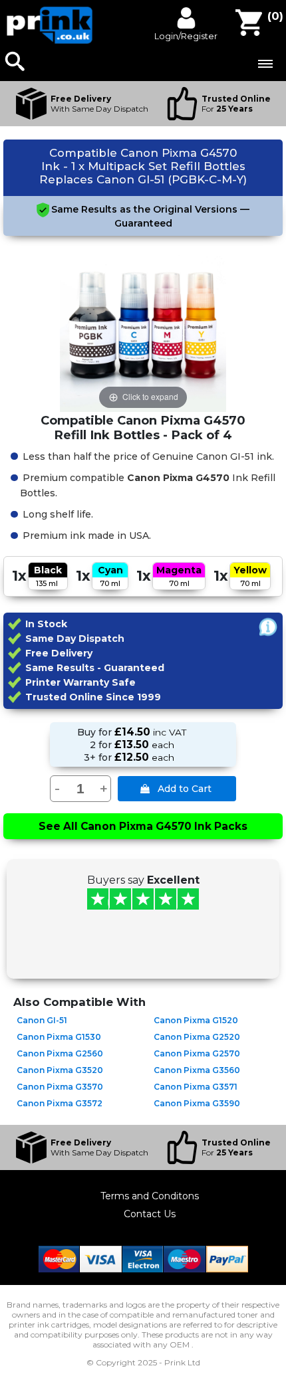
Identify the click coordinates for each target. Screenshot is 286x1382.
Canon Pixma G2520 (197, 1037)
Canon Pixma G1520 (196, 1020)
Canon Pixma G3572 (59, 1103)
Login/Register (185, 36)
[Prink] (50, 41)
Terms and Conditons (149, 1196)
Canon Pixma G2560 (60, 1053)
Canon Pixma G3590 (197, 1103)
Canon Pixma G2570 (197, 1053)
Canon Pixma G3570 (60, 1087)
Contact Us (150, 1214)
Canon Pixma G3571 (195, 1087)
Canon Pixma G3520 (60, 1070)
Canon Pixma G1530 (59, 1037)
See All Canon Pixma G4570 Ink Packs (143, 826)
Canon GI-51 (42, 1020)
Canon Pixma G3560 (197, 1070)
